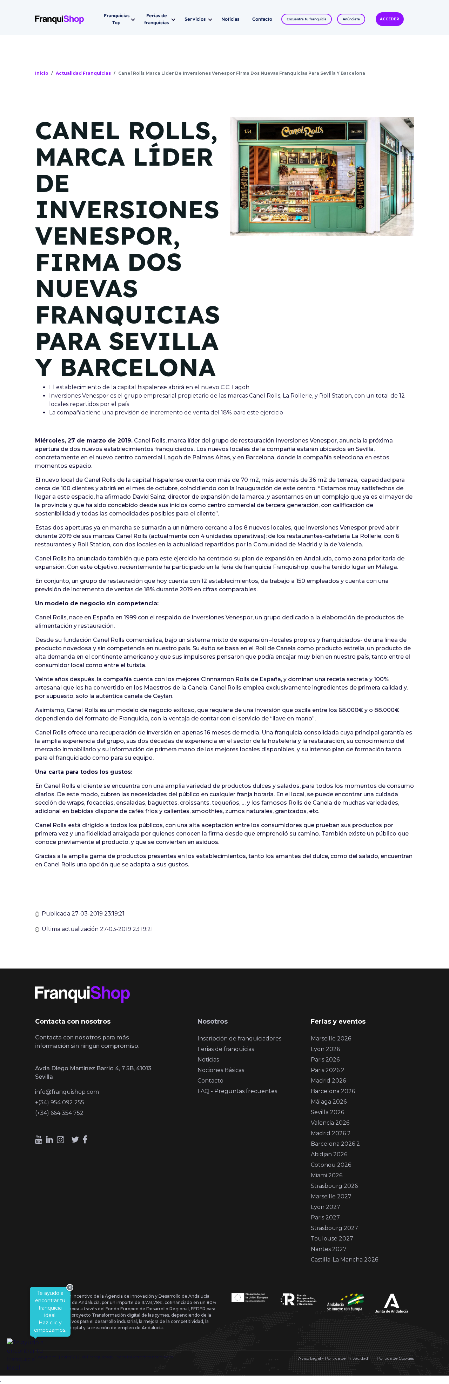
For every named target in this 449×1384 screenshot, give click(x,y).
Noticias (230, 19)
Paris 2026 (325, 1059)
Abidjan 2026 (329, 1154)
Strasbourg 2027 (334, 1228)
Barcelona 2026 (333, 1091)
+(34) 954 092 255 (59, 1102)
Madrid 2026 (328, 1080)
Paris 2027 (325, 1217)
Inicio (41, 73)
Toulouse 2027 (332, 1238)
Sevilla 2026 (327, 1112)
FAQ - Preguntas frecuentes (237, 1091)
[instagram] (60, 1140)
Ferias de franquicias (156, 19)
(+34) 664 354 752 (59, 1113)
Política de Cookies (395, 1358)
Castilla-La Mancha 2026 (344, 1259)
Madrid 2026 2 (331, 1133)
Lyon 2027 (325, 1207)
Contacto (262, 19)
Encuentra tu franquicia (307, 19)
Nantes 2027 (329, 1249)
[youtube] (38, 1140)
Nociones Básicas (220, 1070)
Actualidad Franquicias (83, 73)
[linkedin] (49, 1140)
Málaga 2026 (329, 1101)
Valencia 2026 (330, 1122)
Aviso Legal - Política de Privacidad (333, 1358)
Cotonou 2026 (331, 1165)
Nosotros (212, 1021)
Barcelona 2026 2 (335, 1143)
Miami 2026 (326, 1175)
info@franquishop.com (67, 1092)
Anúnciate (351, 19)
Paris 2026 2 (327, 1070)
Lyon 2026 (325, 1049)
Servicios (195, 19)
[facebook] (84, 1140)
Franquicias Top (116, 19)
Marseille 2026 (331, 1038)
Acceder (389, 19)
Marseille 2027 (331, 1196)
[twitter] (75, 1140)
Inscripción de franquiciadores (239, 1038)
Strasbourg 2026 (334, 1186)
